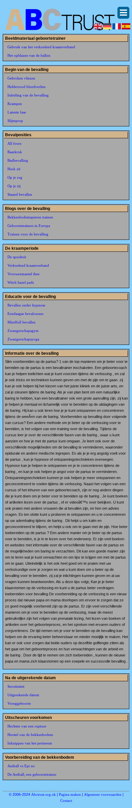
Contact (66, 800)
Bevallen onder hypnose (26, 305)
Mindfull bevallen (21, 322)
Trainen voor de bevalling (27, 234)
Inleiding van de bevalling (28, 95)
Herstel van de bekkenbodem (30, 735)
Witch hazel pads (20, 282)
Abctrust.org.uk (43, 794)
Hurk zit (13, 169)
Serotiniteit (15, 686)
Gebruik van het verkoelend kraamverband (41, 47)
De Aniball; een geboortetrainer (32, 774)
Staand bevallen (19, 194)
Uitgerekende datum (23, 695)
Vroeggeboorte (19, 703)
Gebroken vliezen (21, 78)
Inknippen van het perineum (29, 743)
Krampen (14, 104)
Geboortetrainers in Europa (28, 226)
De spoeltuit (16, 257)
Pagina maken (70, 794)
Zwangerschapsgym (23, 331)
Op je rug (14, 177)
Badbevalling (17, 160)
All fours (14, 143)
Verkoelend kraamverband (28, 265)
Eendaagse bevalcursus (25, 314)
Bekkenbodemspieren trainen (30, 217)
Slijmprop (15, 121)
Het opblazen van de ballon (28, 55)
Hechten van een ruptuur (26, 726)
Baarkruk (14, 152)
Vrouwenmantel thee (23, 274)
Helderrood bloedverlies (26, 87)
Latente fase (16, 112)
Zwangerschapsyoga (23, 339)
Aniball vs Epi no (21, 766)
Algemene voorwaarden (103, 794)
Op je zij (14, 186)
